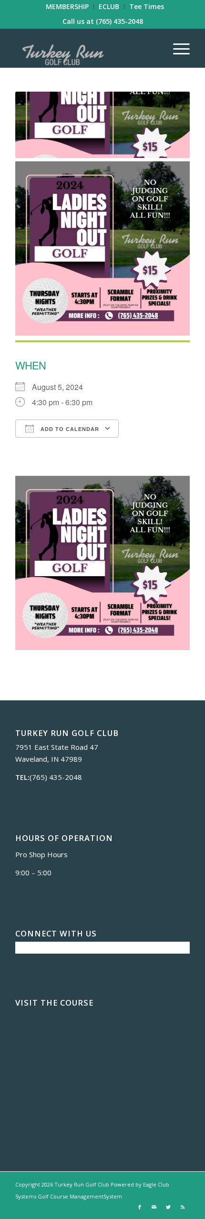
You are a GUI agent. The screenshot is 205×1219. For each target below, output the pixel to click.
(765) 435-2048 (119, 21)
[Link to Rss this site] (182, 1207)
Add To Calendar (69, 429)
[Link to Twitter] (168, 1207)
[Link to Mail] (154, 1207)
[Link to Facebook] (140, 1207)
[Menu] (177, 48)
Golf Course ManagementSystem (80, 1196)
